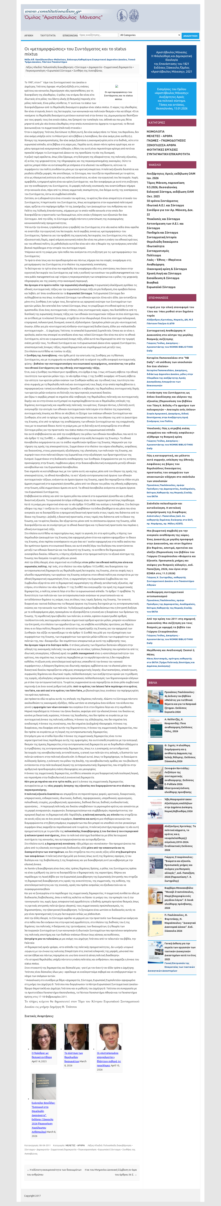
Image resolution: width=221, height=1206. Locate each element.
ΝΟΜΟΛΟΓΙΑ (156, 131)
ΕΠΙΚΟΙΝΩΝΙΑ (71, 35)
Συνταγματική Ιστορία (161, 237)
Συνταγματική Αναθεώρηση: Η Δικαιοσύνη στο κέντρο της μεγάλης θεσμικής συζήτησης (170, 334)
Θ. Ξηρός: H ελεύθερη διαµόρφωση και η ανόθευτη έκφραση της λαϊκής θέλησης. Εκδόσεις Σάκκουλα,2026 (180, 753)
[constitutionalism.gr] (84, 25)
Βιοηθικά (152, 282)
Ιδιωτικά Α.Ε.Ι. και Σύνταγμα (165, 205)
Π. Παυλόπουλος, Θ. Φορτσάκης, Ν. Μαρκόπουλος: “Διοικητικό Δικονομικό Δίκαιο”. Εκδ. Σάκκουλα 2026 (180, 923)
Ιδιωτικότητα (155, 246)
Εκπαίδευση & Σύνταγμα (163, 278)
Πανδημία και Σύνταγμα (162, 232)
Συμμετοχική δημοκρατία (118, 67)
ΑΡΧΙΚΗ (28, 35)
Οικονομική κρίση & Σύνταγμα (167, 268)
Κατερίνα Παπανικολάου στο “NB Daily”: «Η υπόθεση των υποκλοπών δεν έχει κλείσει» (169, 362)
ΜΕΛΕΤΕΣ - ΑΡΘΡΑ (75, 1145)
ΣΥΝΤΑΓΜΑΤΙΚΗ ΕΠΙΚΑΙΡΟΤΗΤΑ (168, 154)
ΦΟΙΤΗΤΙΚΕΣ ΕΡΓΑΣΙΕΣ (162, 149)
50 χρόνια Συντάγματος (162, 200)
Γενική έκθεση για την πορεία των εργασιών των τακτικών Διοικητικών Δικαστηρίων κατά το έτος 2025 (180, 951)
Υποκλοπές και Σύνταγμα (163, 218)
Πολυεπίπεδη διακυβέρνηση (58, 67)
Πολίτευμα (154, 255)
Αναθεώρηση (155, 264)
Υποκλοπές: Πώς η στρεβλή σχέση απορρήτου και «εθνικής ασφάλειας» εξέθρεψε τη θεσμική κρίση (170, 432)
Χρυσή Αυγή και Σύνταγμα (164, 273)
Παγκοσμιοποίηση (35, 70)
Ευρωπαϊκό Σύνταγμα (59, 70)
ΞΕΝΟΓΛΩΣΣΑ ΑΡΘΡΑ (161, 145)
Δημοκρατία (95, 67)
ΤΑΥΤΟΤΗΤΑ (48, 35)
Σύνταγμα (81, 67)
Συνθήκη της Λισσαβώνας (88, 70)
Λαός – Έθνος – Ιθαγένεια (164, 259)
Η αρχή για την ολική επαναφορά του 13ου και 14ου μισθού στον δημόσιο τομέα (170, 311)
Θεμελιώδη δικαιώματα (162, 241)
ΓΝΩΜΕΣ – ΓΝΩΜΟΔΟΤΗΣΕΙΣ (166, 140)
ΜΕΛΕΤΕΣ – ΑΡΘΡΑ (159, 136)
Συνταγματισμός (158, 250)
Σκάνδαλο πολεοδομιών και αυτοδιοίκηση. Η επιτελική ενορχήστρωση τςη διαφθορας (166, 507)
